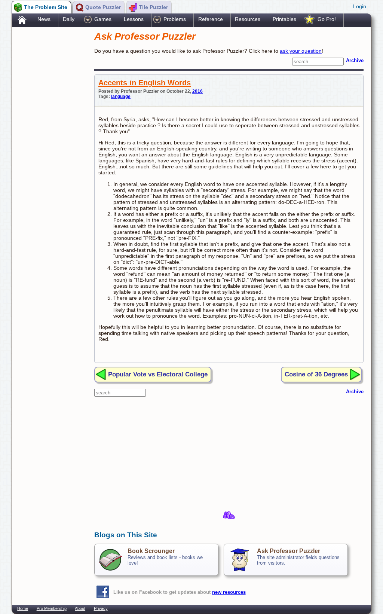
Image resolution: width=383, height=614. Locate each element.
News (43, 19)
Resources (247, 19)
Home (22, 608)
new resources (229, 592)
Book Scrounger (151, 551)
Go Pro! (327, 19)
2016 (197, 91)
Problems (174, 19)
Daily (68, 19)
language (121, 96)
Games (102, 19)
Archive (355, 60)
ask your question (301, 51)
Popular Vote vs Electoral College (158, 374)
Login (359, 6)
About (80, 608)
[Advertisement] (49, 147)
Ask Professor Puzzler (288, 551)
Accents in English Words (144, 83)
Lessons (134, 19)
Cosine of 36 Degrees (316, 374)
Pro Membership (52, 608)
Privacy (101, 608)
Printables (284, 19)
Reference (210, 19)
